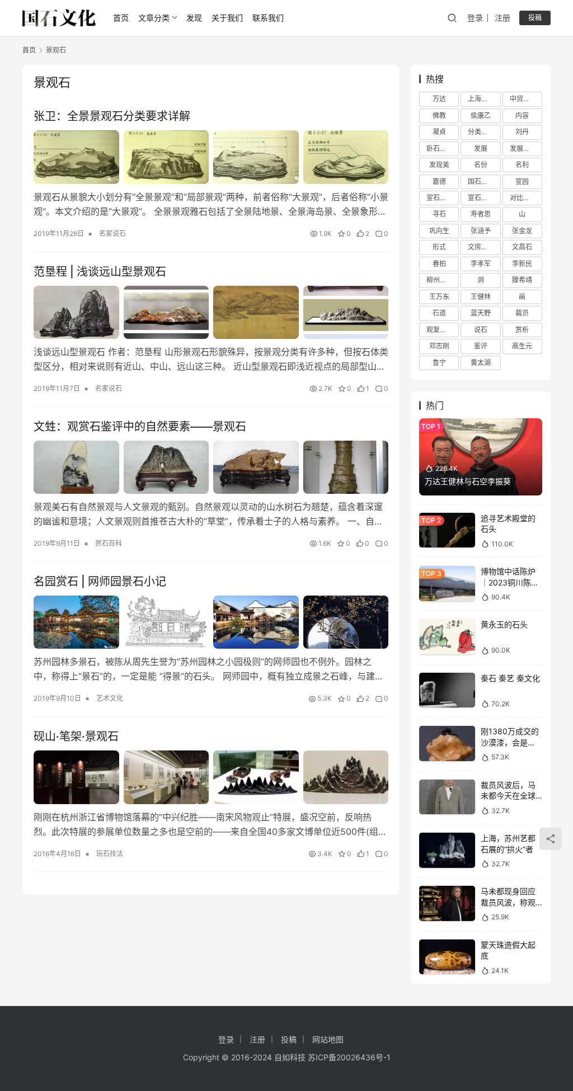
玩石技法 (109, 853)
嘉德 (439, 181)
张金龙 (522, 230)
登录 (475, 17)
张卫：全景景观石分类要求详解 (112, 116)
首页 (121, 17)
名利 (522, 164)
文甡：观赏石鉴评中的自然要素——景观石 (140, 426)
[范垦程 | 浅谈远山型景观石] (211, 312)
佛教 (439, 115)
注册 (502, 17)
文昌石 (522, 247)
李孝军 (481, 263)
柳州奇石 (439, 280)
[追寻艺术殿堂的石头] (447, 530)
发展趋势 (523, 148)
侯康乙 (481, 115)
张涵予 (481, 230)
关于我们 (227, 17)
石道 (439, 313)
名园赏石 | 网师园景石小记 (100, 581)
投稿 (535, 17)
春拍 (439, 263)
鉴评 (480, 346)
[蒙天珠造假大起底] (447, 957)
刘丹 (522, 131)
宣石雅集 (481, 197)
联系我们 (268, 17)
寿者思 (481, 214)
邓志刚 (439, 346)
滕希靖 (522, 280)
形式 (439, 247)
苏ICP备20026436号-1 (349, 1057)
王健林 (481, 296)
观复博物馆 (442, 329)
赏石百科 (108, 543)
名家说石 (112, 233)
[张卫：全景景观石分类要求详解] (211, 156)
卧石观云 (439, 148)
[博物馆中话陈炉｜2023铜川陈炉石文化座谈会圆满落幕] (447, 583)
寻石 (439, 214)
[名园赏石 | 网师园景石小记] (211, 622)
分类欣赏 (481, 131)
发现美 (439, 164)
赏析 (522, 329)
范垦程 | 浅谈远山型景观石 (100, 271)
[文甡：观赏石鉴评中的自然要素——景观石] (211, 467)
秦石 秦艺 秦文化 (510, 678)
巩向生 (439, 230)
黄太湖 (481, 362)
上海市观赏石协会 (484, 99)
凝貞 (439, 131)
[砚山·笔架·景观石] (211, 777)
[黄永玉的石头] (447, 636)
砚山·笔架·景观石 (76, 736)
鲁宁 (439, 362)
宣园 (522, 181)
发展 (480, 148)
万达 (439, 99)
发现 (194, 17)
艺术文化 (109, 698)
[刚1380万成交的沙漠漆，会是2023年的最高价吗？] (447, 743)
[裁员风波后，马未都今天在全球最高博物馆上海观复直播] (447, 797)
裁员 (522, 313)
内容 (522, 115)
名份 (480, 164)
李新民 (522, 263)
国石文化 (481, 181)
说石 (480, 329)
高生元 (522, 346)
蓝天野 (481, 313)
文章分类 (154, 17)
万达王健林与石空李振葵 (468, 481)
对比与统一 (526, 197)
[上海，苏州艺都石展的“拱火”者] (447, 850)
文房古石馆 (484, 247)
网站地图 (328, 1039)
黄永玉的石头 (504, 624)
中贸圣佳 (523, 99)
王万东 (439, 296)
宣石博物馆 (442, 197)
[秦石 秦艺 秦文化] (447, 690)
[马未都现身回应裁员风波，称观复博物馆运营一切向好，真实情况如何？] (447, 903)
